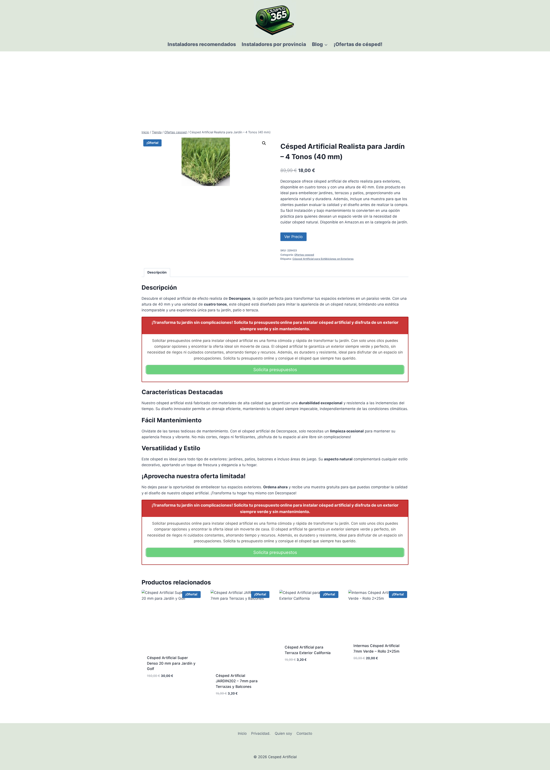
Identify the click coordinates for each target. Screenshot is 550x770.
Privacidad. (260, 733)
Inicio (242, 733)
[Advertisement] (275, 84)
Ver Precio (293, 236)
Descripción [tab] (157, 272)
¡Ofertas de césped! (358, 44)
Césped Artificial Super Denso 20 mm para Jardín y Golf (171, 663)
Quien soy (283, 733)
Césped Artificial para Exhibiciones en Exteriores (323, 258)
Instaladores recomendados (202, 44)
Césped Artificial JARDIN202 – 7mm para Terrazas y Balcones (237, 681)
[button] (264, 143)
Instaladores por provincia (274, 44)
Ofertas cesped (304, 254)
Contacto (304, 733)
